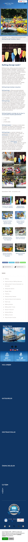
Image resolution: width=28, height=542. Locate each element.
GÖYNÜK (4, 448)
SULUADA (4, 417)
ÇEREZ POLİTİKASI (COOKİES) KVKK (9, 469)
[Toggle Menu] (25, 3)
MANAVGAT (4, 456)
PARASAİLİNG (5, 422)
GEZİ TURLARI (5, 379)
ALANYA (3, 441)
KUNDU (3, 437)
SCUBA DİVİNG (5, 415)
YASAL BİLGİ (4, 471)
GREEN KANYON (5, 420)
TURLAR (4, 368)
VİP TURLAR (4, 426)
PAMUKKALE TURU (6, 424)
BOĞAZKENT (4, 454)
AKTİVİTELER (5, 383)
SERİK (3, 458)
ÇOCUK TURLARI (5, 388)
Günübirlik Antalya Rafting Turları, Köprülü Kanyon (7, 222)
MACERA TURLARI (6, 381)
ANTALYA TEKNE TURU (7, 418)
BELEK (3, 452)
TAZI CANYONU (5, 407)
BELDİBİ (3, 450)
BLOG (3, 374)
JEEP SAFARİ (4, 409)
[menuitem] (14, 279)
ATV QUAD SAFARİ (6, 411)
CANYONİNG (4, 404)
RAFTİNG (4, 402)
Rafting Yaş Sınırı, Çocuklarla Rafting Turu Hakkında (7, 238)
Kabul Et (5, 538)
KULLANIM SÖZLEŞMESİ (7, 473)
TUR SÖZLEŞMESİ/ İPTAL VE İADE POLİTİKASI (12, 477)
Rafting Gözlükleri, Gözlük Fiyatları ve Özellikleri (7, 255)
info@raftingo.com (8, 491)
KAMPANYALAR (5, 372)
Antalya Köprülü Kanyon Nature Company (20, 222)
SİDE (3, 459)
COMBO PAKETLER (6, 370)
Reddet (11, 538)
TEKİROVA (4, 447)
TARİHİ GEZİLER (5, 387)
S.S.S (3, 377)
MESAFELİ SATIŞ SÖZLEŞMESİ (8, 475)
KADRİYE (4, 439)
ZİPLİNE (3, 406)
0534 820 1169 (7, 488)
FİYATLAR (4, 392)
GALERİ (3, 376)
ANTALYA (4, 436)
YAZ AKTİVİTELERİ (6, 390)
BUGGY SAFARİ (5, 413)
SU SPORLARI (5, 385)
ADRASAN (4, 445)
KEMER (3, 443)
